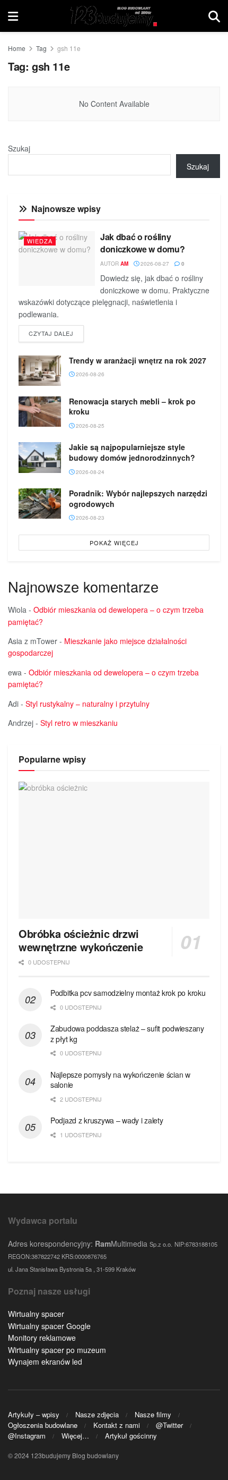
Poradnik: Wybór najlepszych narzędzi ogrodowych (138, 498)
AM (124, 263)
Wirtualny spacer (36, 1313)
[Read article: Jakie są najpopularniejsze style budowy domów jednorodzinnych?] (40, 457)
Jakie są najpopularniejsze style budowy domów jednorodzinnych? (132, 452)
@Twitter (169, 1425)
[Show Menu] (13, 16)
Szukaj (19, 148)
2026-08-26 (89, 374)
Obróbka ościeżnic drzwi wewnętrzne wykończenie (81, 940)
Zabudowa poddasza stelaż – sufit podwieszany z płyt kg (127, 1033)
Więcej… (75, 1436)
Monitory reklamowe (42, 1337)
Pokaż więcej (114, 542)
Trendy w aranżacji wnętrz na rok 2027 (137, 360)
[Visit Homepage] (113, 16)
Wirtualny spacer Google (49, 1326)
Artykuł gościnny (131, 1436)
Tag (41, 48)
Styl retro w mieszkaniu (79, 722)
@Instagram (27, 1436)
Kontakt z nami (116, 1425)
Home (16, 48)
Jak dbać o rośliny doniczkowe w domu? (142, 243)
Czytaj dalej (56, 332)
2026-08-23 (89, 517)
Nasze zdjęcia (97, 1414)
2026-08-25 (89, 425)
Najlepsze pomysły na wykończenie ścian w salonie (120, 1079)
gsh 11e (69, 48)
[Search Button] (214, 16)
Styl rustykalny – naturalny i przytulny (87, 703)
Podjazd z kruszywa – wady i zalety (106, 1120)
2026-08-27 (154, 263)
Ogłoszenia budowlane (42, 1425)
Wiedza (39, 240)
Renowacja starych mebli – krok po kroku (132, 406)
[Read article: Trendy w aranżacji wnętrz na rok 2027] (40, 371)
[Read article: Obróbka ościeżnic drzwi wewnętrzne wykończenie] (114, 850)
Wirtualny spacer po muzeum (57, 1349)
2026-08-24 (89, 472)
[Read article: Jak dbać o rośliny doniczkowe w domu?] (57, 258)
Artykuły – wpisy (33, 1414)
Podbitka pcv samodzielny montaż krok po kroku (127, 992)
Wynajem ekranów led (45, 1361)
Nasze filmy (153, 1414)
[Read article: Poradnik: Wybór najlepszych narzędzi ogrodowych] (40, 503)
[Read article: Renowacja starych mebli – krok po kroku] (40, 411)
